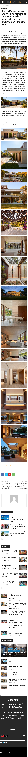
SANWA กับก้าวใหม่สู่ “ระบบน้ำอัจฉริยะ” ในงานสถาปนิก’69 (7, 582)
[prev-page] (2, 539)
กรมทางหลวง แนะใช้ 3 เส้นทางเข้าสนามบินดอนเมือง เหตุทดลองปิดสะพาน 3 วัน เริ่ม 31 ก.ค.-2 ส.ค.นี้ (7, 486)
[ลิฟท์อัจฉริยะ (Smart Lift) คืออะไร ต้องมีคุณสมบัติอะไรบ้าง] (14, 650)
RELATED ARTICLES (7, 512)
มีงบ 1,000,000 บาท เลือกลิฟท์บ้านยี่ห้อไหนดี (17, 660)
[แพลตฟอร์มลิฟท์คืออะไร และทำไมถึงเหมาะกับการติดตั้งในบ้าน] (4, 674)
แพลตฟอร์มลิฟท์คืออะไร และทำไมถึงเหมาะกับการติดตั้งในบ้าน (17, 673)
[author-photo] (14, 502)
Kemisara (10, 600)
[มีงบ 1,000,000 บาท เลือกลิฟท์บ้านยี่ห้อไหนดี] (4, 661)
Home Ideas (4, 535)
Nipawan (14, 504)
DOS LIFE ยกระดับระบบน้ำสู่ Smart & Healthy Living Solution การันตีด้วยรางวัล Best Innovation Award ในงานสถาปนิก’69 (17, 624)
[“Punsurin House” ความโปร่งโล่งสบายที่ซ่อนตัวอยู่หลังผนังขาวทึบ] (5, 533)
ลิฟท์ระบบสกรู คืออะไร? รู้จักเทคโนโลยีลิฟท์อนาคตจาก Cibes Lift (17, 680)
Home (2, 5)
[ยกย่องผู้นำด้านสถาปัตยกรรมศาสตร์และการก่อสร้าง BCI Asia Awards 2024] (5, 517)
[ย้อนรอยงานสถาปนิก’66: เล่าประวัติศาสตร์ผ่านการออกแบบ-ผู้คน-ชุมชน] (5, 526)
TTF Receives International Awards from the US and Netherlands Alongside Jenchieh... (9, 567)
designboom (9, 465)
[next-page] (5, 539)
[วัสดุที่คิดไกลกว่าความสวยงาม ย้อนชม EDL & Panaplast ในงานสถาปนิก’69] (23, 552)
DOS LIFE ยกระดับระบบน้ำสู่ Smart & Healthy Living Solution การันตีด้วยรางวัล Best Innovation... (9, 575)
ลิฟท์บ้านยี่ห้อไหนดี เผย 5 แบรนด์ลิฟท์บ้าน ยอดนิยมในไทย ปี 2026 (17, 686)
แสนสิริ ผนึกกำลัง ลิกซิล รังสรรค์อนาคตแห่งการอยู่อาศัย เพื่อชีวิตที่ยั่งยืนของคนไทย (8, 559)
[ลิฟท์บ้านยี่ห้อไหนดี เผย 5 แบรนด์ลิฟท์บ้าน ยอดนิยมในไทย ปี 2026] (4, 687)
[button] (2, 2)
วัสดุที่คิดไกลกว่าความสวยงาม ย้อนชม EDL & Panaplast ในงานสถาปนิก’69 (9, 551)
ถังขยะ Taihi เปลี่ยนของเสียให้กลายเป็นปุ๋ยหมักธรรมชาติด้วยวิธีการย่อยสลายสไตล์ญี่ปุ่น (21, 486)
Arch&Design (4, 528)
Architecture (8, 5)
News (3, 519)
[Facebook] (2, 474)
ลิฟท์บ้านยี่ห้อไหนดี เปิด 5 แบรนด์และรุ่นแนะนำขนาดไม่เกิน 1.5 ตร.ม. (17, 667)
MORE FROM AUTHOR (19, 512)
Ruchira (10, 608)
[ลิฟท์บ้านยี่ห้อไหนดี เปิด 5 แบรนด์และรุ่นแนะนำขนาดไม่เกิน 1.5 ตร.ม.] (4, 668)
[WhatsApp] (13, 474)
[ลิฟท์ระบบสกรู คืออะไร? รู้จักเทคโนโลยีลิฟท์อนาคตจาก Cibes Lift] (4, 681)
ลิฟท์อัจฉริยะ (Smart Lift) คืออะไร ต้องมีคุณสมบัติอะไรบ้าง (14, 653)
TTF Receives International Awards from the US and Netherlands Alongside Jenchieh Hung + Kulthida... (17, 613)
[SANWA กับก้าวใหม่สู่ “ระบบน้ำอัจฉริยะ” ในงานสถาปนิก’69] (23, 583)
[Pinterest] (9, 474)
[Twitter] (6, 474)
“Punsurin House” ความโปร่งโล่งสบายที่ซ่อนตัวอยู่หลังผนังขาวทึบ (17, 533)
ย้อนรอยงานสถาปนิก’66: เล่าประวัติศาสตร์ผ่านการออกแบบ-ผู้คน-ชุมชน (18, 526)
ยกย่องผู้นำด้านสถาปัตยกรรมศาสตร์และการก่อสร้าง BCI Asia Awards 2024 (17, 518)
